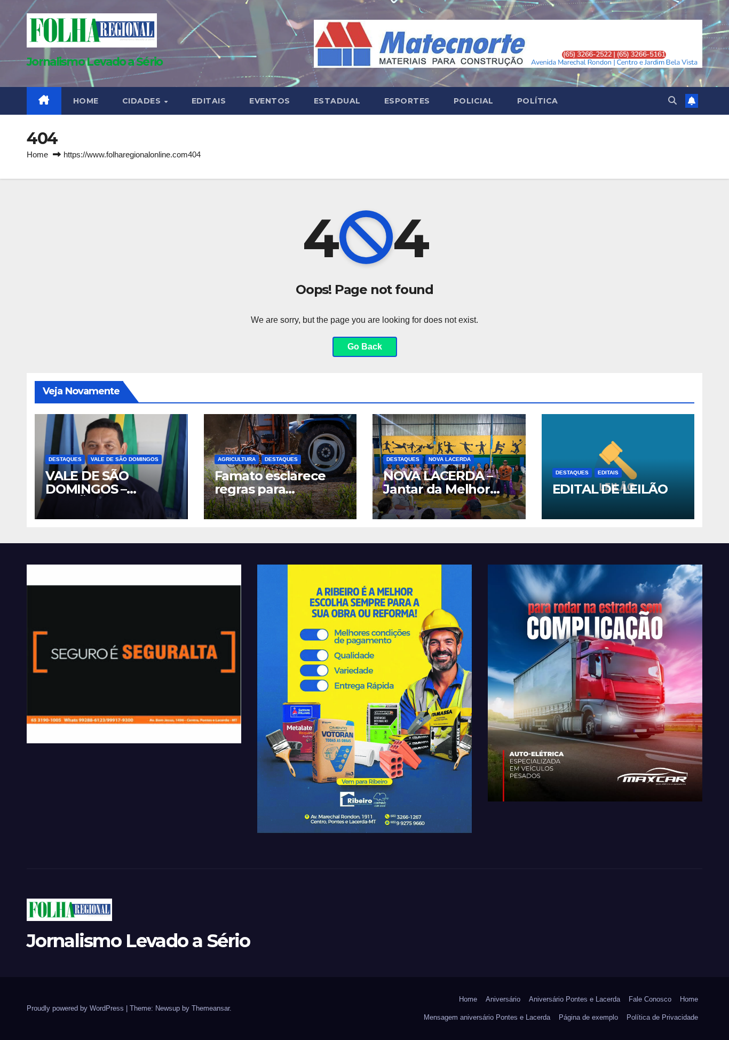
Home (37, 154)
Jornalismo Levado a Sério (95, 61)
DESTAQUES (65, 459)
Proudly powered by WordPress (76, 1008)
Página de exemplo (588, 1017)
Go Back (364, 346)
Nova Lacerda (450, 459)
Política (537, 101)
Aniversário (503, 999)
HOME (86, 101)
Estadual (337, 101)
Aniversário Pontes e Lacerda (574, 999)
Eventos (269, 101)
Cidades (142, 101)
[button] (672, 100)
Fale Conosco (650, 999)
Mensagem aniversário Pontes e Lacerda (487, 1017)
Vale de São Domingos (125, 459)
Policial (474, 101)
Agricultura (237, 459)
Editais (209, 101)
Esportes (407, 101)
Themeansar (210, 1008)
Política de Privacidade (662, 1017)
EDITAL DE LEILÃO (610, 489)
